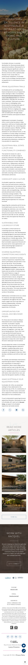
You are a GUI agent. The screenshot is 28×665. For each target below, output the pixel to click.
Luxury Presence (14, 647)
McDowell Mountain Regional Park (12, 95)
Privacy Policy (20, 655)
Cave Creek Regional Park (9, 97)
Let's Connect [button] (14, 563)
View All (14, 517)
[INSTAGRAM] (12, 636)
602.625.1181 (14, 589)
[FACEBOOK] (7, 636)
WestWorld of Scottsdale (9, 267)
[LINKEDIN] (16, 636)
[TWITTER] (20, 636)
